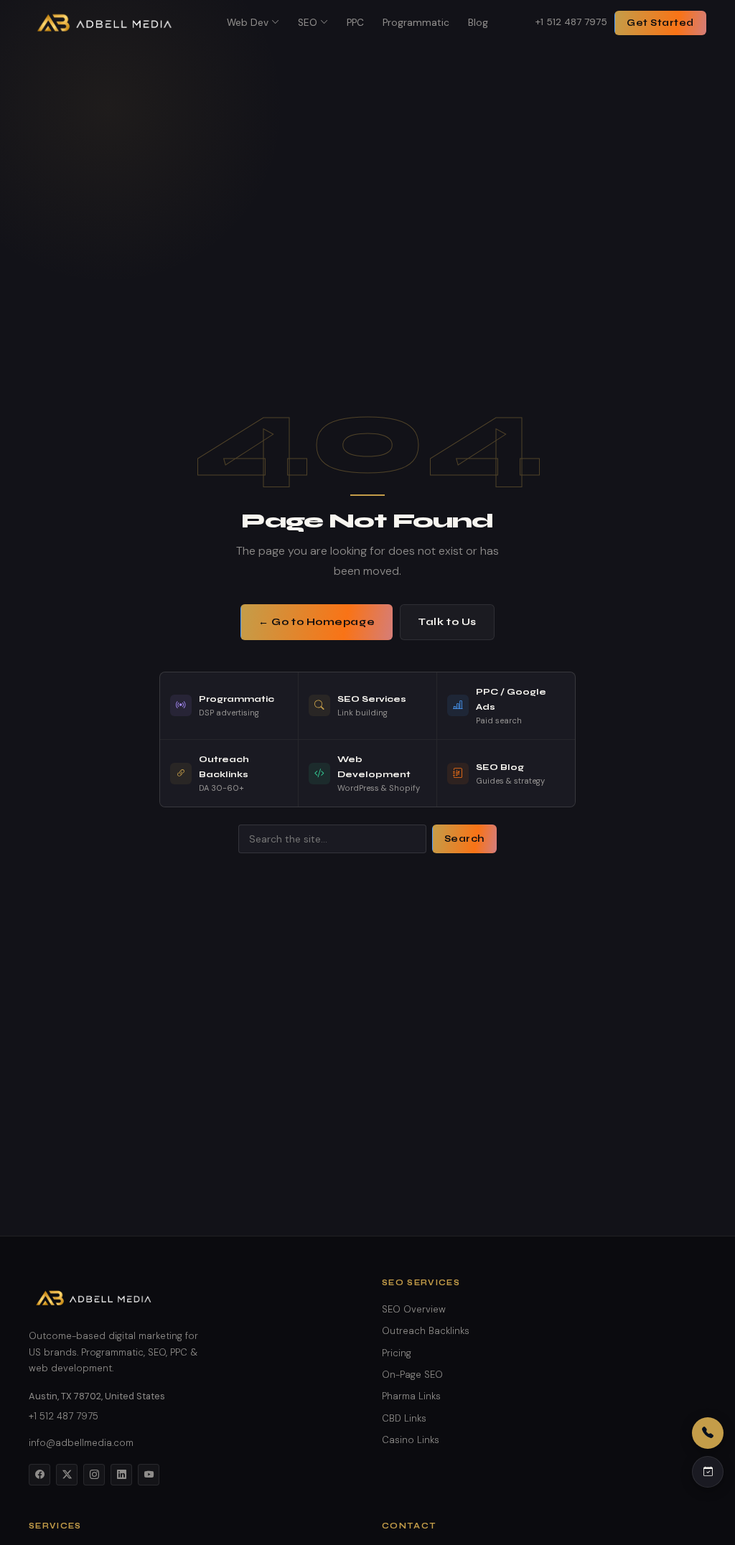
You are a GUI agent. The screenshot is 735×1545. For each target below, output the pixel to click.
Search (464, 839)
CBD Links (404, 1418)
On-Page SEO (412, 1374)
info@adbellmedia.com (81, 1443)
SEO (307, 23)
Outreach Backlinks (425, 1331)
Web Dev (247, 23)
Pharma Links (411, 1396)
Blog (478, 23)
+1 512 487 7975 (571, 22)
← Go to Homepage (316, 622)
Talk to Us (447, 622)
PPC (355, 23)
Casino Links (410, 1440)
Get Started (660, 23)
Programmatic (416, 23)
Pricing (396, 1353)
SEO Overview (414, 1309)
